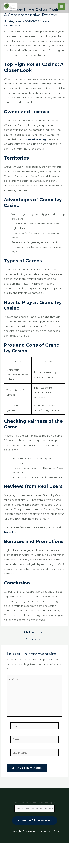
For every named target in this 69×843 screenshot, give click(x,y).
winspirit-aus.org (35, 139)
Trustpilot (9, 531)
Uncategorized (13, 21)
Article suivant (34, 639)
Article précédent (34, 632)
